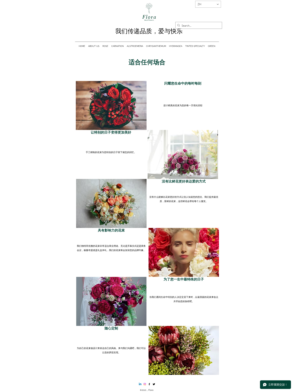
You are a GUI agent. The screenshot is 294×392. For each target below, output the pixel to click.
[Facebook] (149, 384)
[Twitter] (153, 384)
